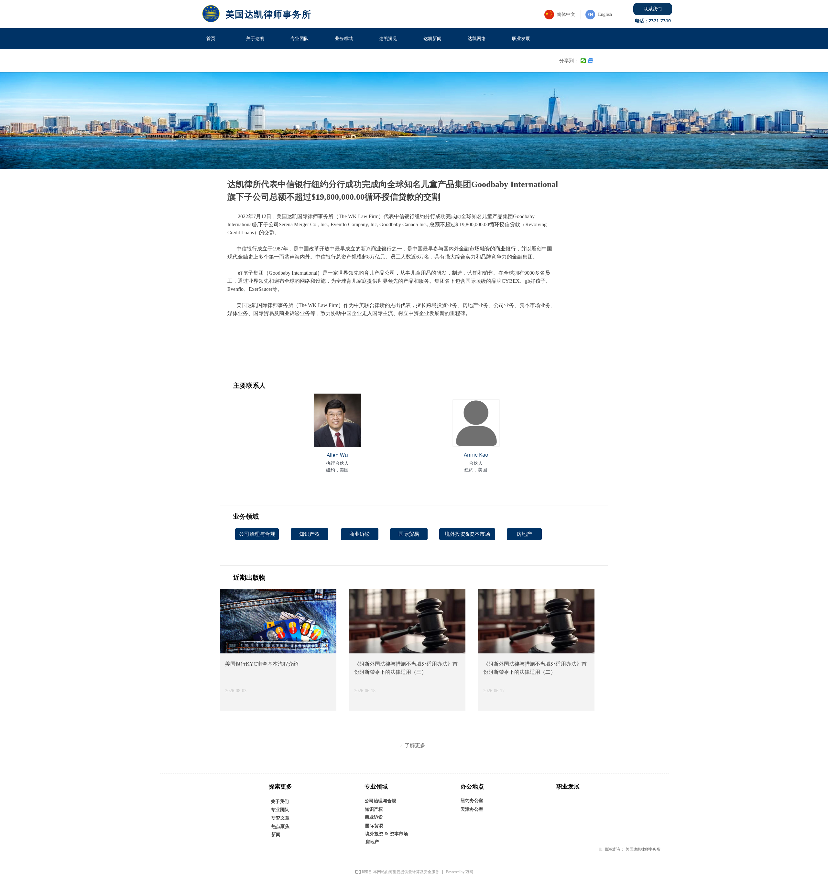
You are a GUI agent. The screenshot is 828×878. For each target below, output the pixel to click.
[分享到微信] (583, 60)
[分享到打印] (591, 60)
